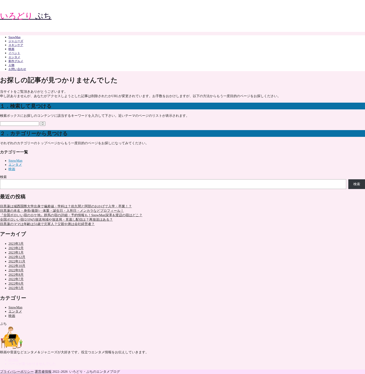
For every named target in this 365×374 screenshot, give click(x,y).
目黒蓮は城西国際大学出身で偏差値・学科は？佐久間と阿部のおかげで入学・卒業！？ (66, 206)
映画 (11, 49)
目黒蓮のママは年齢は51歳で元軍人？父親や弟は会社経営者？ (47, 224)
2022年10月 (16, 266)
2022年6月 (16, 283)
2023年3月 (16, 243)
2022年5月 (16, 288)
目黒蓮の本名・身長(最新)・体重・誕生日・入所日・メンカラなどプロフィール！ (62, 210)
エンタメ (14, 57)
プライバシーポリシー (17, 371)
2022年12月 (16, 257)
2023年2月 (16, 248)
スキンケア (15, 45)
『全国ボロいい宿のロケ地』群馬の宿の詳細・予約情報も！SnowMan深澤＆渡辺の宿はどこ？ (71, 215)
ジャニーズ (15, 41)
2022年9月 (16, 270)
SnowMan (14, 37)
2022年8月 (16, 274)
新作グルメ (15, 61)
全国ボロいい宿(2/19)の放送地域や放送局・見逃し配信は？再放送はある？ (56, 219)
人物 (11, 65)
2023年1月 (16, 252)
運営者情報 (43, 371)
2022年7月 (16, 279)
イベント (14, 53)
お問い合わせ (17, 69)
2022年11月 (16, 261)
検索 (3, 177)
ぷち (26, 15)
